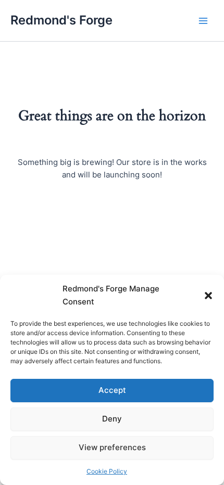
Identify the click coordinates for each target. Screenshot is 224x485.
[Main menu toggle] (203, 20)
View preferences (112, 447)
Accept (112, 390)
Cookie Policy (106, 471)
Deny (112, 419)
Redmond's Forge (61, 20)
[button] (208, 295)
